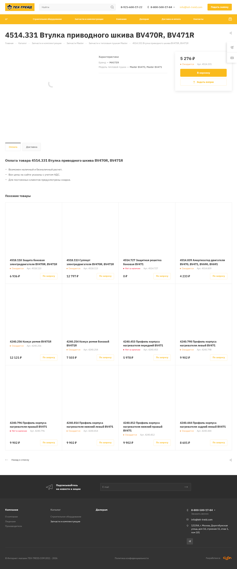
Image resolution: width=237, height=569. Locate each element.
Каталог (55, 509)
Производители (13, 526)
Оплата (13, 146)
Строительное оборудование (65, 516)
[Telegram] (190, 541)
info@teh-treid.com (191, 7)
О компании (11, 516)
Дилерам (102, 509)
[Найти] (113, 7)
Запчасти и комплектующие (65, 521)
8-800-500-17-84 (161, 7)
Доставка (31, 146)
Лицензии (10, 521)
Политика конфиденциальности (132, 558)
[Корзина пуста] (230, 19)
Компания (11, 509)
